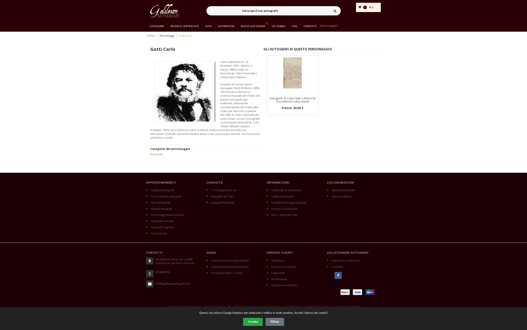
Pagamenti (278, 273)
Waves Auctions (342, 196)
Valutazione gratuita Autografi (230, 267)
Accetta (253, 321)
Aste (208, 26)
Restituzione (279, 279)
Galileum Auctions (282, 196)
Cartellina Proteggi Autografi (288, 202)
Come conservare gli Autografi (230, 260)
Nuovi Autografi (253, 26)
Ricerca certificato (185, 26)
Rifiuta (275, 321)
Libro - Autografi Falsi (284, 215)
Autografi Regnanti (162, 227)
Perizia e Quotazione (284, 209)
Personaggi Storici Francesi (167, 215)
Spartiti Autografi (161, 209)
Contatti (310, 26)
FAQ (294, 26)
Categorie (156, 26)
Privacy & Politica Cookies (227, 273)
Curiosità (337, 267)
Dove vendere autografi (166, 196)
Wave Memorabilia (343, 190)
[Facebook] (338, 275)
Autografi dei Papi (222, 196)
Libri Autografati (161, 202)
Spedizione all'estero (284, 285)
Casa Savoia (159, 233)
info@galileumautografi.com (173, 283)
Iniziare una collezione (346, 260)
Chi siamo (279, 26)
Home (150, 35)
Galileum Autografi (162, 190)
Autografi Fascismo (163, 221)
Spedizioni (277, 260)
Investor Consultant (283, 267)
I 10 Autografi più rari (224, 190)
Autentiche (226, 26)
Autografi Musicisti (222, 202)
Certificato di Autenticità (286, 190)
